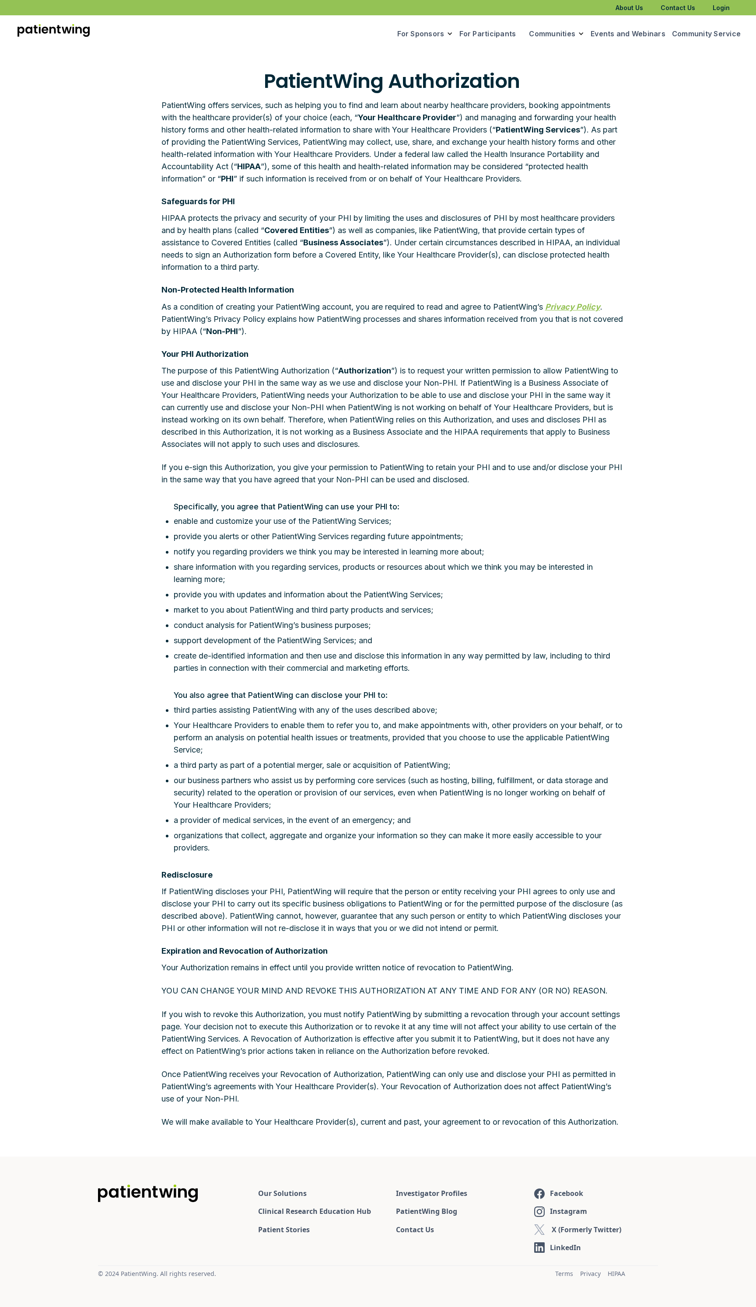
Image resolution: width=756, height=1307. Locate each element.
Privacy (590, 1273)
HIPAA (616, 1273)
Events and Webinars (628, 33)
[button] (425, 33)
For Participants (487, 33)
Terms (564, 1273)
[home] (54, 32)
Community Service (706, 33)
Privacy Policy (572, 306)
